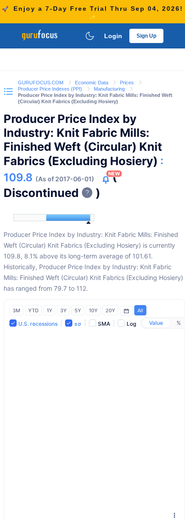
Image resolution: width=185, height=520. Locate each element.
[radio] (156, 323)
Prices (127, 82)
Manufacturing (110, 89)
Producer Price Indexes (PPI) (51, 89)
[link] (41, 82)
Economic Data (92, 82)
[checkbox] (33, 323)
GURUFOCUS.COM (41, 82)
